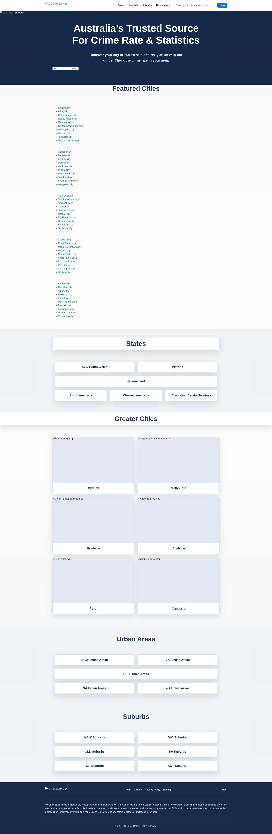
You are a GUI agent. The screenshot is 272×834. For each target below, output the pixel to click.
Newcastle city (65, 122)
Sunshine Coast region (69, 199)
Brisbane (93, 548)
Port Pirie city (64, 265)
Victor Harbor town (67, 258)
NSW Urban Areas (94, 660)
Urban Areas (163, 5)
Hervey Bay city (66, 221)
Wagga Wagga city (67, 119)
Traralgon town (65, 177)
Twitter (223, 789)
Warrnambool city (67, 173)
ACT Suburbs (177, 766)
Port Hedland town (67, 302)
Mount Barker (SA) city (69, 247)
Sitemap (167, 789)
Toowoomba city (66, 210)
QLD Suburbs (95, 751)
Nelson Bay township (68, 140)
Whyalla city (64, 250)
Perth (93, 608)
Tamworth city (65, 137)
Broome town (64, 305)
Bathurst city (64, 108)
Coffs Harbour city (67, 115)
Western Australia (136, 395)
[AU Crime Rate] (59, 5)
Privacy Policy (152, 789)
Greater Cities (136, 418)
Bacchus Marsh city (68, 181)
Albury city (63, 111)
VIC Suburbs (177, 737)
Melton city (63, 162)
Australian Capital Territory (191, 395)
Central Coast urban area (70, 126)
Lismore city (64, 133)
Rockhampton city (67, 217)
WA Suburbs (94, 766)
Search (222, 5)
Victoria (177, 367)
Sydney (93, 488)
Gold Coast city (65, 196)
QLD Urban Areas (136, 674)
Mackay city (64, 214)
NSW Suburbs (94, 737)
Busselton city (65, 294)
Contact (138, 789)
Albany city (63, 291)
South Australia (81, 395)
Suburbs (147, 5)
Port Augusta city (66, 268)
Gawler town (64, 239)
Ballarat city (64, 155)
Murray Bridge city (67, 254)
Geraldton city (65, 287)
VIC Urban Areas (177, 660)
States (121, 5)
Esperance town (66, 309)
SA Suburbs (177, 751)
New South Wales (94, 367)
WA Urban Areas (177, 688)
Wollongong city (66, 129)
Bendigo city (64, 159)
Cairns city (63, 206)
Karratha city (64, 298)
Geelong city (64, 152)
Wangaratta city (66, 184)
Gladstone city (65, 228)
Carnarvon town (66, 316)
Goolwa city (64, 272)
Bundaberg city (65, 224)
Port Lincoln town (67, 261)
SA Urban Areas (94, 688)
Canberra (178, 608)
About (128, 789)
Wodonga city (65, 166)
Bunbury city (64, 283)
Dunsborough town (67, 312)
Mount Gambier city (67, 243)
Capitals (133, 5)
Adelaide (178, 548)
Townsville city (65, 203)
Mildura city (64, 170)
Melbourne (178, 488)
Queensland (136, 381)
